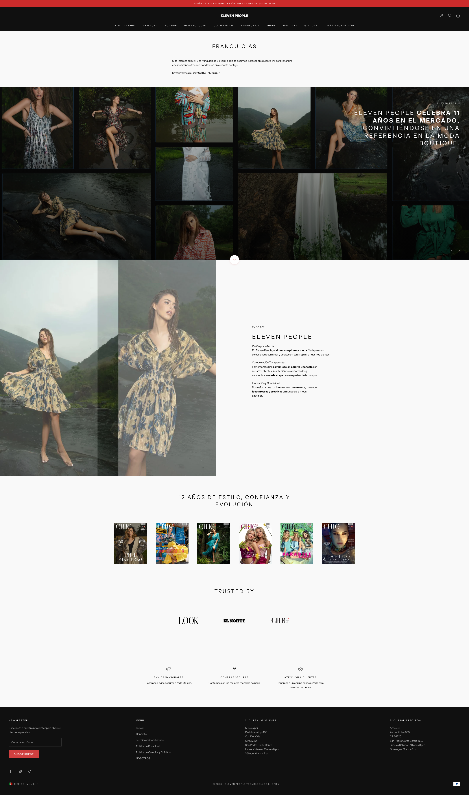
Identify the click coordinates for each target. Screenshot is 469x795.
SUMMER (171, 25)
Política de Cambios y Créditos (153, 752)
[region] (234, 173)
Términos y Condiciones (150, 740)
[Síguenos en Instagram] (20, 771)
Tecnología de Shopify (263, 784)
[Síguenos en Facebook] (10, 771)
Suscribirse (24, 754)
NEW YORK (150, 25)
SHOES (271, 25)
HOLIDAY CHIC (125, 25)
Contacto (141, 734)
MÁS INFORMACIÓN (340, 25)
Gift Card (312, 25)
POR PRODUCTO (195, 25)
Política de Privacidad (148, 746)
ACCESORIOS (250, 25)
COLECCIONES (224, 25)
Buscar (140, 728)
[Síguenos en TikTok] (30, 771)
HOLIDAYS (290, 25)
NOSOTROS (143, 758)
